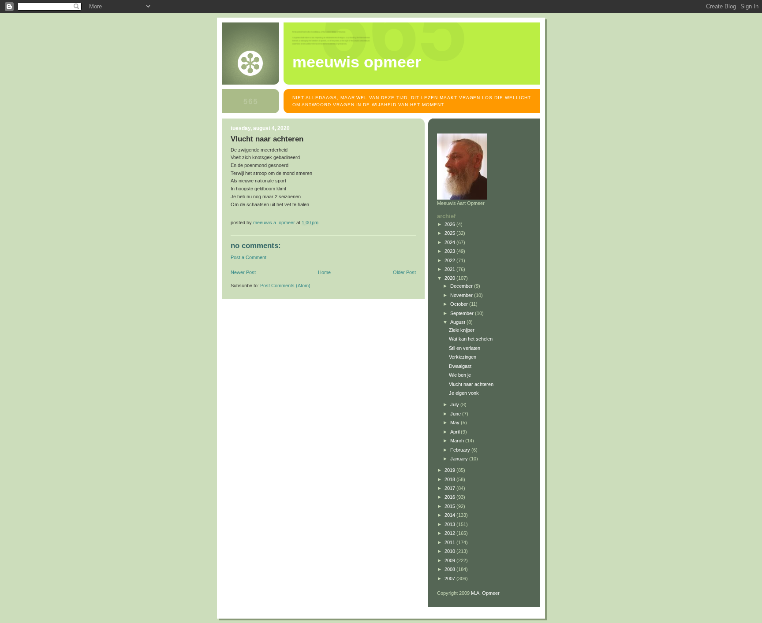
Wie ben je (460, 375)
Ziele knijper (461, 330)
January (459, 458)
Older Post (404, 272)
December (462, 286)
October (459, 304)
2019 (450, 470)
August (458, 322)
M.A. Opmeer (485, 593)
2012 (450, 533)
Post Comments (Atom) (285, 285)
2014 (450, 515)
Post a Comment (248, 257)
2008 (450, 569)
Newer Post (243, 272)
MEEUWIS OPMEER (356, 62)
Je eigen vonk (464, 393)
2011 (450, 542)
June (456, 413)
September (462, 313)
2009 (450, 560)
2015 (450, 506)
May (455, 422)
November (462, 295)
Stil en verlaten (464, 348)
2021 (450, 269)
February (460, 449)
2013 (450, 524)
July (455, 404)
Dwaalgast (460, 366)
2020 (450, 278)
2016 (450, 497)
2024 (450, 242)
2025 (450, 233)
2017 (450, 488)
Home (324, 272)
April (455, 431)
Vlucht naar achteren (471, 384)
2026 (450, 224)
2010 (450, 551)
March (457, 440)
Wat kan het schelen (471, 338)
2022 (450, 260)
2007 (450, 578)
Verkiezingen (462, 357)
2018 (450, 479)
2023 (450, 251)
